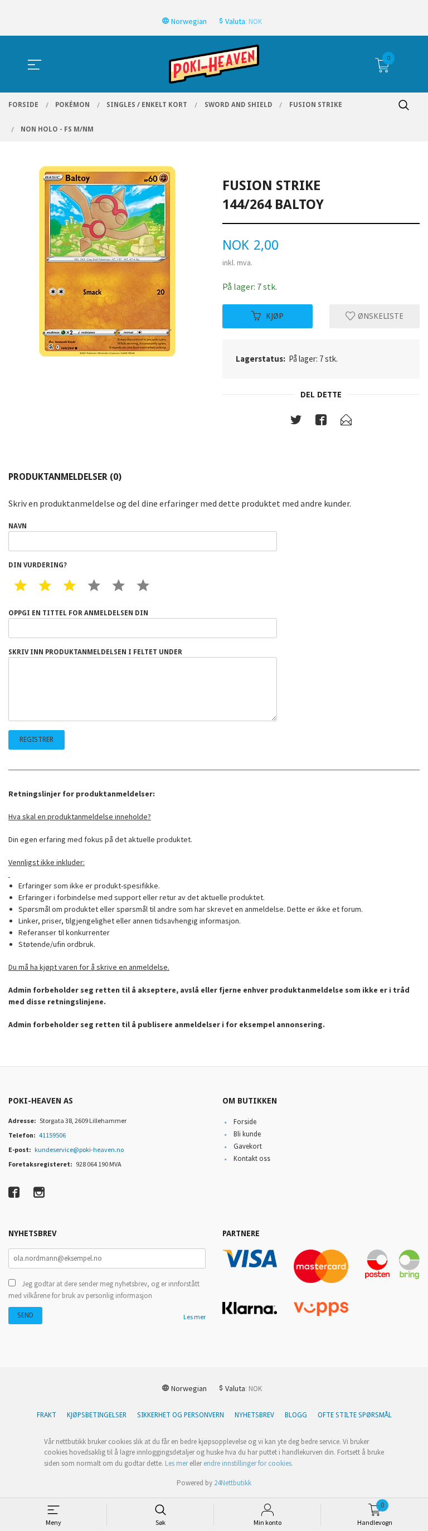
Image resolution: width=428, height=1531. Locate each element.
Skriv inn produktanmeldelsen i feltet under (95, 652)
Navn (17, 526)
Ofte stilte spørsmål (355, 1415)
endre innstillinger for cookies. (248, 1463)
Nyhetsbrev (254, 1415)
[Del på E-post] (346, 422)
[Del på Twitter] (296, 422)
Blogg (296, 1415)
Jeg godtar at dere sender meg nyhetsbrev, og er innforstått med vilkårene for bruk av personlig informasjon (104, 1290)
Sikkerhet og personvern (180, 1415)
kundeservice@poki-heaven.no (79, 1149)
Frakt (46, 1415)
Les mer (194, 1317)
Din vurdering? (37, 565)
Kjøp (275, 316)
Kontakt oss (252, 1159)
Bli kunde (247, 1134)
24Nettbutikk (232, 1483)
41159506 (52, 1135)
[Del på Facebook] (321, 422)
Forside (245, 1122)
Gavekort (248, 1146)
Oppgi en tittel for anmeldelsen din (78, 613)
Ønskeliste (379, 316)
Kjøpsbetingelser (97, 1415)
